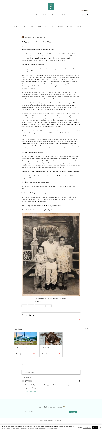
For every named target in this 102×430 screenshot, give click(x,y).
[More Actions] (79, 381)
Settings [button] (80, 427)
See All (86, 329)
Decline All (87, 427)
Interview (24, 309)
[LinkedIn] (85, 15)
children (48, 305)
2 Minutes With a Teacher (48, 348)
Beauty (31, 26)
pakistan (31, 305)
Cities (45, 26)
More (77, 26)
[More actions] (79, 37)
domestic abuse (40, 305)
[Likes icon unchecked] (26, 388)
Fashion (60, 26)
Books (39, 26)
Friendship (69, 26)
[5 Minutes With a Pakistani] (25, 338)
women (24, 305)
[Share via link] (34, 315)
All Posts (16, 26)
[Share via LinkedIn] (30, 315)
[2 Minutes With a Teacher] (51, 338)
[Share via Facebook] (22, 315)
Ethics (52, 26)
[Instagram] (83, 15)
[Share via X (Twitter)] (26, 315)
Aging (24, 26)
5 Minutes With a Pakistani (23, 348)
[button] (86, 26)
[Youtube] (87, 15)
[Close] (100, 427)
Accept (95, 427)
